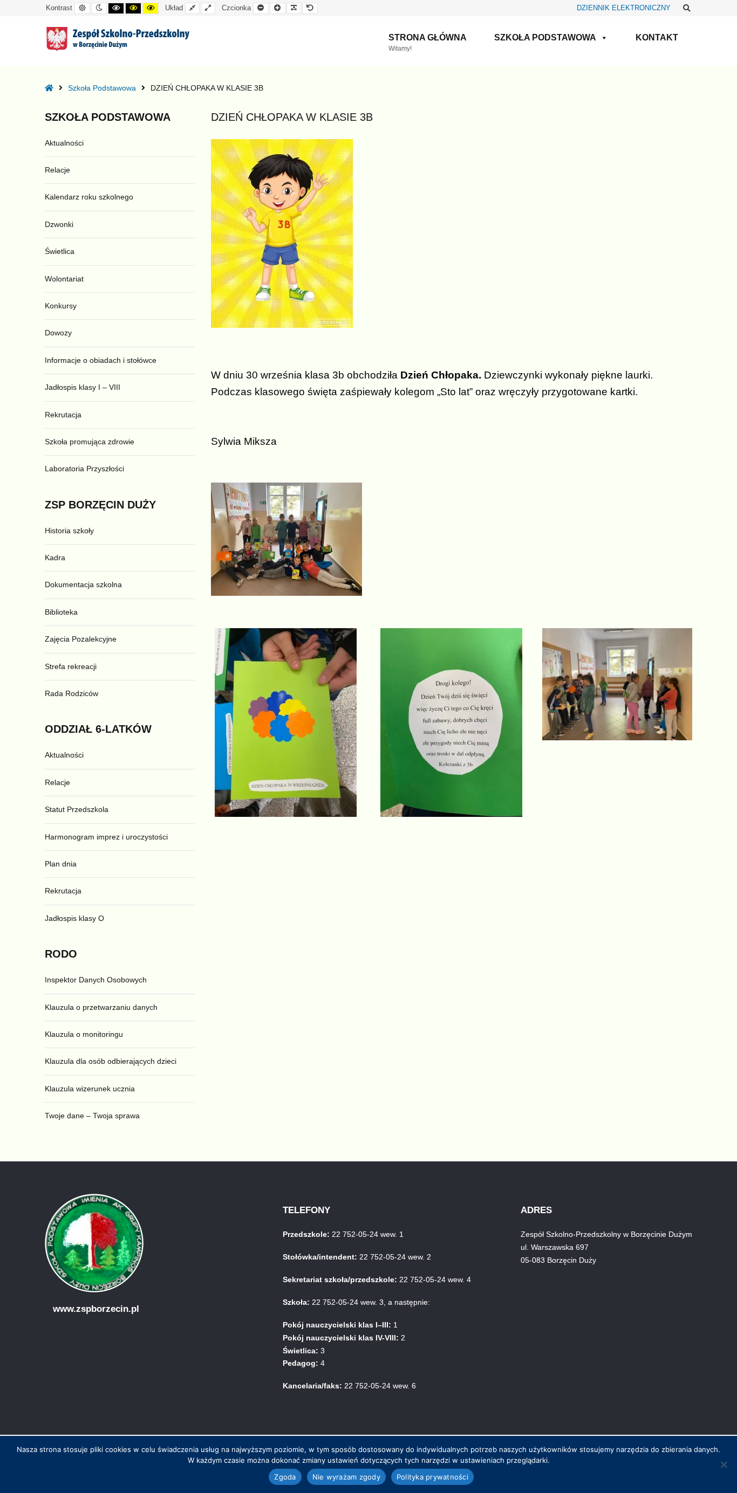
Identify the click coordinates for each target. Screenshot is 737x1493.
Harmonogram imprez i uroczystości (106, 836)
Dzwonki (59, 224)
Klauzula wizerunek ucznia (90, 1088)
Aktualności (64, 143)
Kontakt (657, 37)
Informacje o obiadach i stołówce (100, 360)
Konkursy (61, 305)
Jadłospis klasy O (74, 918)
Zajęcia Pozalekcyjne (81, 639)
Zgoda (285, 1477)
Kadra (55, 557)
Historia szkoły (69, 530)
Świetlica (59, 251)
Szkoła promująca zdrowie (89, 441)
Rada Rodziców (71, 693)
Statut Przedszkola (76, 809)
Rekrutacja (63, 414)
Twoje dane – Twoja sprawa (92, 1115)
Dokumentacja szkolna (83, 584)
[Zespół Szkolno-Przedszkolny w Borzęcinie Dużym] (118, 39)
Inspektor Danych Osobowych (96, 979)
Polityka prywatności (432, 1477)
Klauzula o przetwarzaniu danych (101, 1007)
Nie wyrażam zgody (346, 1477)
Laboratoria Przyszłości (84, 468)
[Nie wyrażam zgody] (723, 1464)
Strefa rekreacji (71, 666)
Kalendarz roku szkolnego (89, 196)
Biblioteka (61, 612)
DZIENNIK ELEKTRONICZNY (624, 8)
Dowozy (58, 332)
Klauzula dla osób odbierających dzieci (110, 1061)
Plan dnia (61, 863)
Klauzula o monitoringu (84, 1034)
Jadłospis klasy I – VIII (82, 387)
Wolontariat (64, 278)
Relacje (57, 170)
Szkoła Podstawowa (545, 37)
